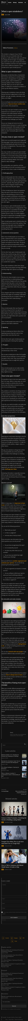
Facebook (7, 938)
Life (3, 14)
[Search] (25, 744)
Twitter (16, 941)
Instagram (16, 938)
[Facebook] (3, 938)
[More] (22, 38)
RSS (23, 938)
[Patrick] (5, 735)
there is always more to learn (14, 674)
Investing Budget (5, 791)
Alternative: (4, 919)
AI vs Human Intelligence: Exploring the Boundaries (12, 960)
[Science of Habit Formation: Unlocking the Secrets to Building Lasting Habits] (14, 809)
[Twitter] (12, 941)
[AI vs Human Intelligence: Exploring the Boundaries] (24, 768)
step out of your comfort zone (16, 104)
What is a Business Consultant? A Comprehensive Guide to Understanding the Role (11, 775)
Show (15, 48)
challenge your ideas (11, 469)
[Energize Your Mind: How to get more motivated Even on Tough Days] (14, 832)
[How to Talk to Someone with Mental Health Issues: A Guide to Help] (14, 856)
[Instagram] (12, 938)
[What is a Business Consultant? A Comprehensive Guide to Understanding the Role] (24, 775)
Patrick (11, 732)
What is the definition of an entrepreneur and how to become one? (21, 793)
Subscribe (14, 1006)
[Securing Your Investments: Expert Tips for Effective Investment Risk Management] (24, 762)
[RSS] (20, 938)
